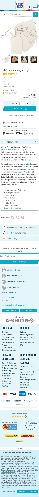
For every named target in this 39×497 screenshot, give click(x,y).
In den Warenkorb (18, 109)
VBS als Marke (7, 340)
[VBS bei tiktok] (26, 320)
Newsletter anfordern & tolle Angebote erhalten (19, 250)
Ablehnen (22, 491)
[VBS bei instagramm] (12, 320)
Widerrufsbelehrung (8, 373)
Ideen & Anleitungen (27, 342)
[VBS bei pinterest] (17, 320)
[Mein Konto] (30, 7)
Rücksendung (6, 371)
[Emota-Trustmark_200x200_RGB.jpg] (31, 425)
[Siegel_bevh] (9, 427)
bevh (9, 422)
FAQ (21, 345)
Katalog (23, 332)
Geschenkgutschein (27, 335)
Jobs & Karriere (7, 335)
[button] (3, 36)
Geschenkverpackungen (9, 150)
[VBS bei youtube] (22, 320)
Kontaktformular (10, 311)
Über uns (5, 332)
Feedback (28, 311)
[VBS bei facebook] (7, 320)
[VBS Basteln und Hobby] (19, 5)
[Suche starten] (35, 14)
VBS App (5, 386)
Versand (34, 97)
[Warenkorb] (35, 7)
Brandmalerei (18, 172)
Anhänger (30, 164)
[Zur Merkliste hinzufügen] (35, 22)
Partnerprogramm (8, 337)
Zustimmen (33, 491)
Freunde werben (26, 337)
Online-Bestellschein (9, 363)
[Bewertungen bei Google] (19, 415)
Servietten (27, 172)
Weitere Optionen (8, 491)
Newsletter (24, 340)
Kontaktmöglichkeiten (28, 380)
